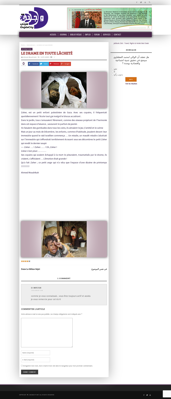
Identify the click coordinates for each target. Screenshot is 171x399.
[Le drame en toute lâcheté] (64, 90)
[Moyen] (24, 261)
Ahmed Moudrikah (29, 57)
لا (114, 71)
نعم (115, 68)
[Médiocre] (22, 261)
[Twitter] (141, 2)
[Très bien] (27, 261)
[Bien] (26, 261)
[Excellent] (29, 261)
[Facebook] (136, 2)
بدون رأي (118, 74)
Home (23, 45)
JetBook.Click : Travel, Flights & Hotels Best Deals (131, 43)
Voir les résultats (131, 84)
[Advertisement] (64, 202)
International (31, 45)
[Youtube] (145, 2)
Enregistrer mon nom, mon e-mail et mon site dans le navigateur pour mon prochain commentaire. (58, 366)
